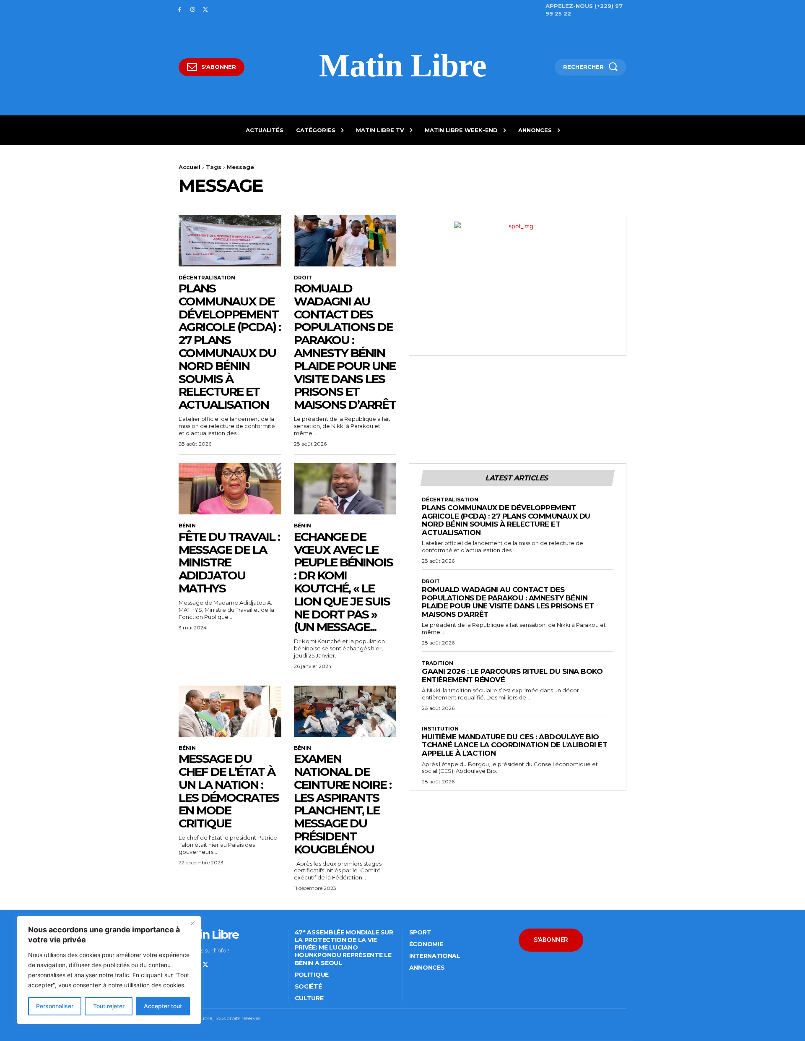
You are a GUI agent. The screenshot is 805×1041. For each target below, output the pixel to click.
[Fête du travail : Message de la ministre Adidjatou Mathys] (230, 488)
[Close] (192, 923)
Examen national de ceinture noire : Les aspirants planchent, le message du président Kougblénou (342, 803)
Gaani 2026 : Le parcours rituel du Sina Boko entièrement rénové (512, 675)
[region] (109, 970)
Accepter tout (163, 1006)
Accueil (189, 167)
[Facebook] (179, 9)
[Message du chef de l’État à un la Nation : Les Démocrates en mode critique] (230, 711)
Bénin (187, 526)
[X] (205, 9)
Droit (303, 278)
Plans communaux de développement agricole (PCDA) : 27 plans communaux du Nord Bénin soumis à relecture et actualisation (229, 346)
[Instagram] (192, 9)
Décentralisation (207, 278)
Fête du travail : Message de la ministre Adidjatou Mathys (229, 562)
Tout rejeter (109, 1006)
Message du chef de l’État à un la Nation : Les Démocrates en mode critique (229, 790)
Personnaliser (54, 1006)
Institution (440, 729)
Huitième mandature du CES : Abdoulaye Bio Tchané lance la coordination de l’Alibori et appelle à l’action (514, 745)
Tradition (437, 663)
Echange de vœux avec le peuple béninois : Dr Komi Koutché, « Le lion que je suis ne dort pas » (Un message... (343, 582)
